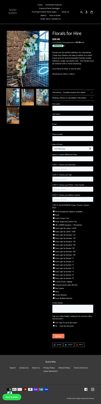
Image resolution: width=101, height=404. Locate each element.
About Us (36, 368)
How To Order (12, 397)
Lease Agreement (50, 371)
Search (13, 368)
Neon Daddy (76, 398)
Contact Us (23, 368)
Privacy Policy (49, 368)
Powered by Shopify (87, 398)
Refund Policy (64, 368)
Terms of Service (81, 368)
